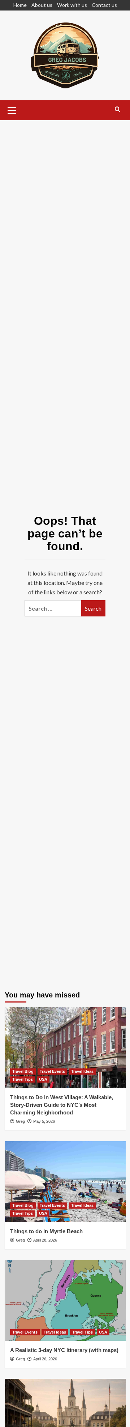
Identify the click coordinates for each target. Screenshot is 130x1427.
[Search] (117, 109)
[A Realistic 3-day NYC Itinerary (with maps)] (65, 1300)
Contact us (104, 5)
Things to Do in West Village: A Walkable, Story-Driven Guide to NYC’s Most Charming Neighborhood (61, 1105)
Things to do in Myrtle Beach (46, 1231)
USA (43, 1079)
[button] (12, 109)
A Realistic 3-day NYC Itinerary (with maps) (64, 1350)
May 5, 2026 (44, 1121)
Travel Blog (23, 1071)
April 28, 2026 (45, 1240)
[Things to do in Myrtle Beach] (65, 1181)
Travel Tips (22, 1079)
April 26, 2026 (45, 1359)
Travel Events (52, 1071)
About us (41, 5)
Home (20, 5)
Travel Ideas (82, 1071)
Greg (20, 1121)
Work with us (72, 5)
